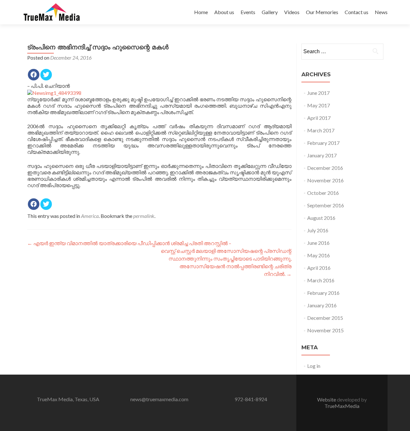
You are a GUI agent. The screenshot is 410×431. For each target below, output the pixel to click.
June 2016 (318, 243)
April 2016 (319, 268)
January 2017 (322, 155)
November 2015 (325, 330)
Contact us (356, 12)
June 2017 (318, 93)
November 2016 (325, 180)
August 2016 (321, 218)
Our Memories (322, 12)
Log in (313, 366)
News (381, 12)
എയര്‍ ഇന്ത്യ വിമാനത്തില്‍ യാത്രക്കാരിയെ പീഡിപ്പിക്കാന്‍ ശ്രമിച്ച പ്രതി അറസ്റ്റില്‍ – (129, 243)
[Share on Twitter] (46, 74)
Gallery (270, 12)
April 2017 (319, 118)
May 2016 (318, 255)
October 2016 (323, 193)
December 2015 (325, 318)
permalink (143, 216)
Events (248, 12)
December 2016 (325, 168)
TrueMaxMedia (341, 406)
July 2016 (317, 230)
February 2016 (323, 293)
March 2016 (320, 280)
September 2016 (325, 205)
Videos (291, 12)
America (90, 216)
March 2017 (320, 130)
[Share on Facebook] (33, 74)
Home (201, 12)
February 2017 (323, 143)
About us (224, 12)
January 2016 (322, 305)
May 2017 (318, 105)
